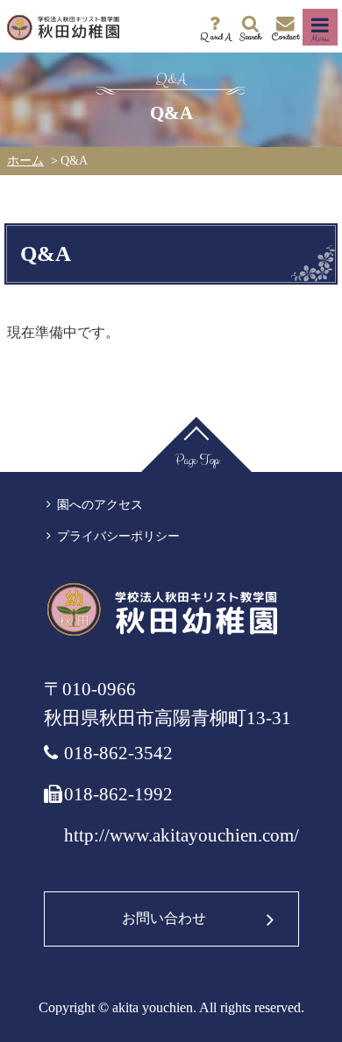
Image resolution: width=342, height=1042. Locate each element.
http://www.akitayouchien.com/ (181, 835)
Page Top (197, 460)
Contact (285, 36)
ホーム (25, 160)
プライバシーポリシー (118, 536)
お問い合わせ (164, 918)
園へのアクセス (100, 504)
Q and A (215, 36)
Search (250, 36)
